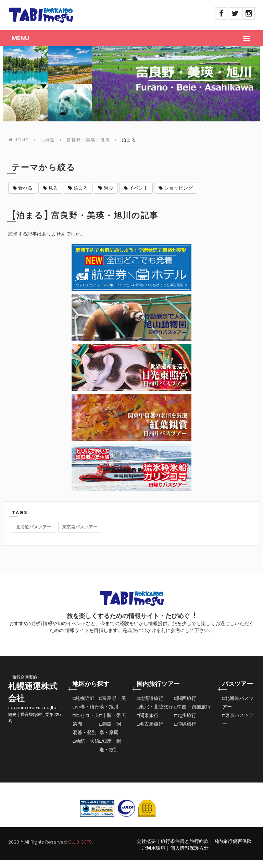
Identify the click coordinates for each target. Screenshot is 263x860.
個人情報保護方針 (189, 848)
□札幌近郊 (84, 698)
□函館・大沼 (86, 741)
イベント (138, 187)
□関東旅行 (148, 715)
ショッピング (178, 187)
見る (52, 187)
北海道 (47, 140)
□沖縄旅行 (185, 723)
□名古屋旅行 (150, 723)
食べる (25, 187)
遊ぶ (107, 187)
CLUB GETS (80, 842)
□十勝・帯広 (112, 715)
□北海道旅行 (150, 698)
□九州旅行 (185, 715)
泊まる (80, 187)
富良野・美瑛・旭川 (88, 140)
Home (21, 140)
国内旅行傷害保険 (232, 841)
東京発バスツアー (80, 527)
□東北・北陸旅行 (155, 706)
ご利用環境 (153, 848)
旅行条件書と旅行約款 (185, 841)
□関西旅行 (185, 698)
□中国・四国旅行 (192, 706)
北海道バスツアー (33, 527)
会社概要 (146, 841)
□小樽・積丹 (86, 706)
